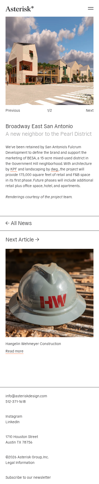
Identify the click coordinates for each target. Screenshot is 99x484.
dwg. (55, 168)
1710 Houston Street (22, 436)
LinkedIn (13, 421)
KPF (13, 168)
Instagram (14, 416)
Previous (13, 110)
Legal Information (20, 462)
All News (20, 222)
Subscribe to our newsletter (28, 477)
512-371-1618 (16, 401)
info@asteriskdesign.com (26, 395)
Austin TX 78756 (19, 442)
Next (89, 110)
